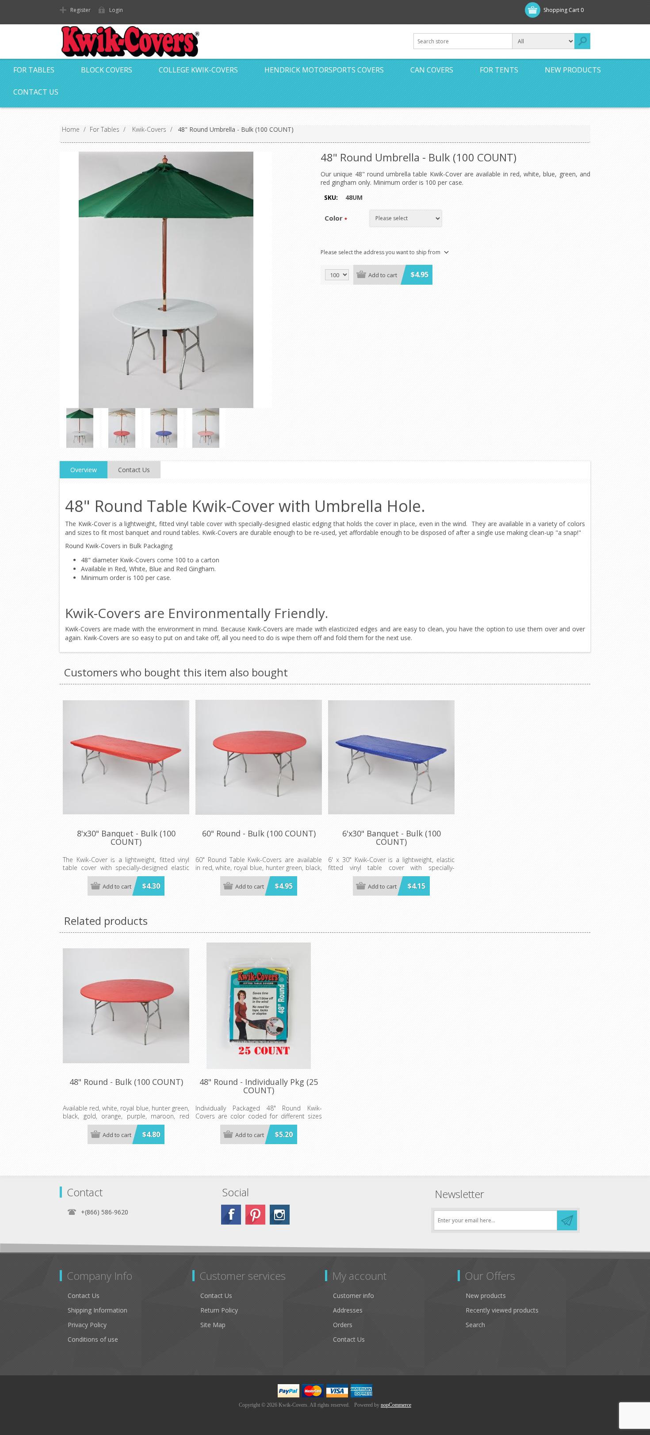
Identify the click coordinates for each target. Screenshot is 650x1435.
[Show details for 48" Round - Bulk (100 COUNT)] (126, 1006)
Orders (342, 1325)
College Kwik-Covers (198, 70)
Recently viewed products (502, 1310)
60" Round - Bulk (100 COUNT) (259, 833)
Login (116, 10)
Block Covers (106, 70)
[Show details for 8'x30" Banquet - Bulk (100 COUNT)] (126, 757)
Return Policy (219, 1310)
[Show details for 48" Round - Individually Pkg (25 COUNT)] (258, 1006)
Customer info (353, 1295)
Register (80, 10)
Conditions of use (93, 1339)
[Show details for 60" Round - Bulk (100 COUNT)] (258, 757)
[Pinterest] (255, 1215)
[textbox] (462, 41)
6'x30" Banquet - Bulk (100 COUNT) (391, 838)
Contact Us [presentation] (134, 470)
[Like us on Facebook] (231, 1215)
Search (582, 41)
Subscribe (567, 1220)
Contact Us (35, 92)
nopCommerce (396, 1405)
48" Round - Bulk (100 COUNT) (126, 1082)
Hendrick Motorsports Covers (324, 70)
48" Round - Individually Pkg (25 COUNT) (258, 1086)
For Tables (33, 70)
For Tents (499, 70)
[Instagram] (280, 1215)
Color (334, 218)
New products (573, 70)
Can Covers (431, 70)
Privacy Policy (87, 1325)
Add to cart (382, 275)
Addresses (348, 1310)
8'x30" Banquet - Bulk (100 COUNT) (126, 838)
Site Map (213, 1325)
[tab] (83, 470)
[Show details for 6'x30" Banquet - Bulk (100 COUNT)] (391, 757)
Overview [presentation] (83, 470)
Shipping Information (97, 1310)
